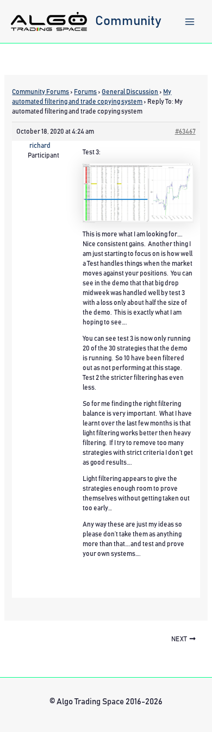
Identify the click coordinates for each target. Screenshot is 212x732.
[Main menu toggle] (189, 21)
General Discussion (130, 92)
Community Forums (40, 92)
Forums (85, 92)
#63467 (185, 131)
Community (128, 21)
